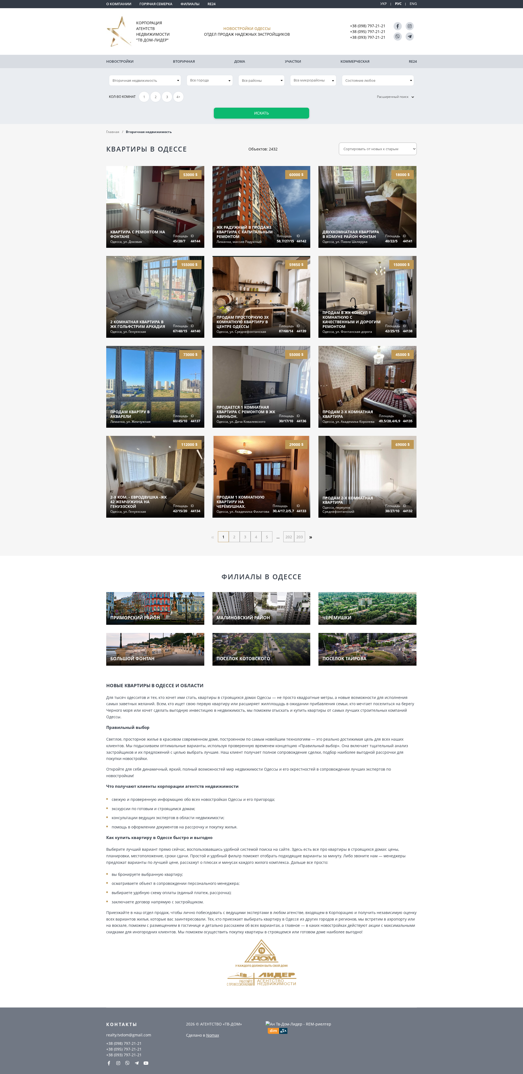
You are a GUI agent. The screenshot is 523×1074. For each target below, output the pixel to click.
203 (299, 536)
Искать (261, 113)
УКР (383, 3)
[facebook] (398, 26)
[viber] (398, 36)
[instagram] (410, 26)
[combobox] (210, 80)
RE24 (211, 3)
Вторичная (184, 61)
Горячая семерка (155, 3)
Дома (239, 61)
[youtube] (146, 1063)
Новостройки (119, 61)
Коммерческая (354, 61)
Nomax (212, 1035)
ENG (413, 3)
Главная (112, 131)
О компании (118, 3)
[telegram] (410, 36)
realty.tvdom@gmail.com (128, 1034)
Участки (293, 61)
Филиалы (190, 3)
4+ (178, 97)
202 (288, 536)
